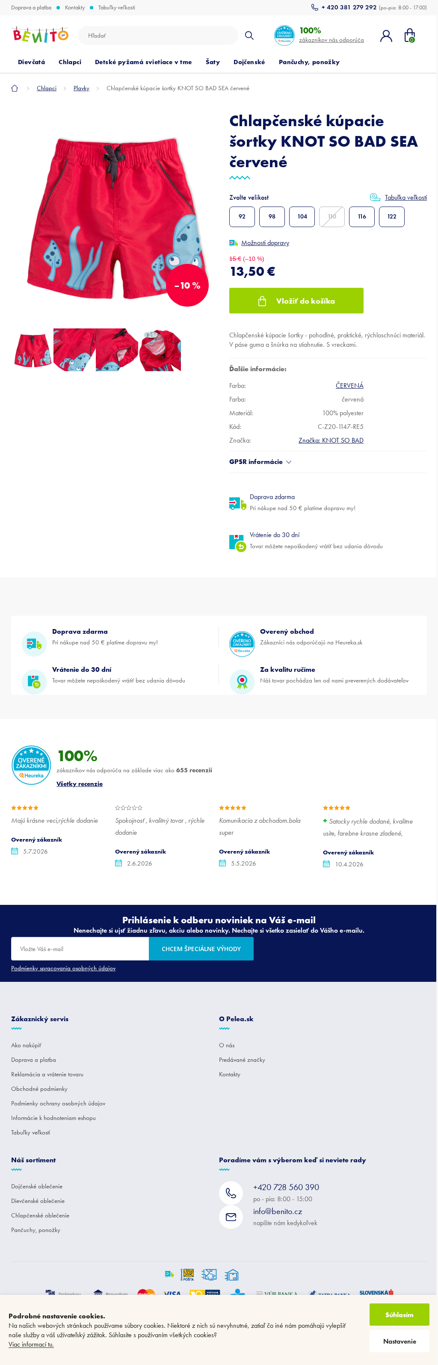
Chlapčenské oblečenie (40, 1215)
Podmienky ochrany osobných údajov (58, 1103)
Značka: (331, 440)
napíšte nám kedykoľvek (285, 1216)
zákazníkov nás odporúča (331, 34)
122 (392, 216)
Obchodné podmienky (39, 1089)
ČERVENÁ (350, 385)
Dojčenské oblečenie (36, 1186)
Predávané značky (242, 1060)
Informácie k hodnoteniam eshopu (53, 1118)
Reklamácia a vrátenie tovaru (47, 1074)
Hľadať (249, 35)
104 (302, 216)
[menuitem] (31, 62)
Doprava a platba (31, 7)
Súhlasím (399, 1314)
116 (362, 216)
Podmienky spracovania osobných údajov (63, 968)
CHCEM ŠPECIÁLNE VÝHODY (201, 949)
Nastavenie (399, 1341)
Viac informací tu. (31, 1344)
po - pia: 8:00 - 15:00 (286, 1192)
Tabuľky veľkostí (116, 7)
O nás (226, 1045)
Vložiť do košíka (305, 301)
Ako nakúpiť (26, 1045)
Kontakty (75, 7)
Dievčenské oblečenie (38, 1201)
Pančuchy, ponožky (35, 1230)
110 (332, 216)
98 (272, 216)
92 (242, 216)
